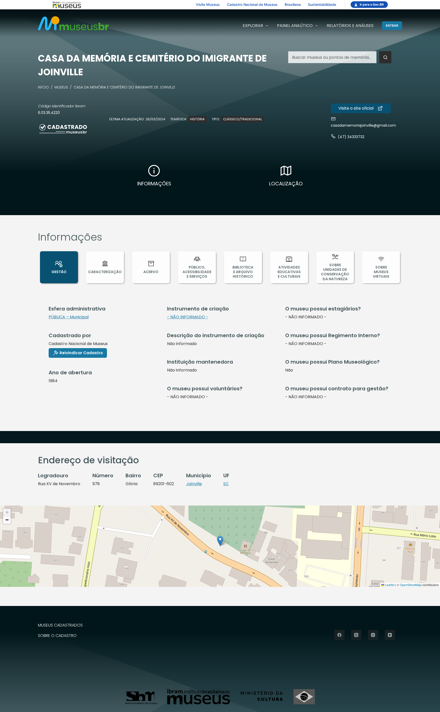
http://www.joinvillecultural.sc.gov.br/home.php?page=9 (361, 108)
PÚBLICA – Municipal (69, 317)
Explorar (253, 25)
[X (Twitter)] (356, 635)
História (197, 119)
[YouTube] (390, 635)
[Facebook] (339, 635)
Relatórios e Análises (350, 25)
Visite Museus (208, 4)
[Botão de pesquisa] (385, 57)
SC (226, 484)
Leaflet (389, 585)
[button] (220, 541)
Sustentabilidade (322, 4)
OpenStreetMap (411, 585)
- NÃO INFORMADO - (187, 317)
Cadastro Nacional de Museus (252, 4)
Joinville (194, 484)
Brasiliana (293, 4)
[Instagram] (373, 635)
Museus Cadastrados (60, 625)
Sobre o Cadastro (57, 636)
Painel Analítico (295, 25)
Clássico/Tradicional (242, 119)
